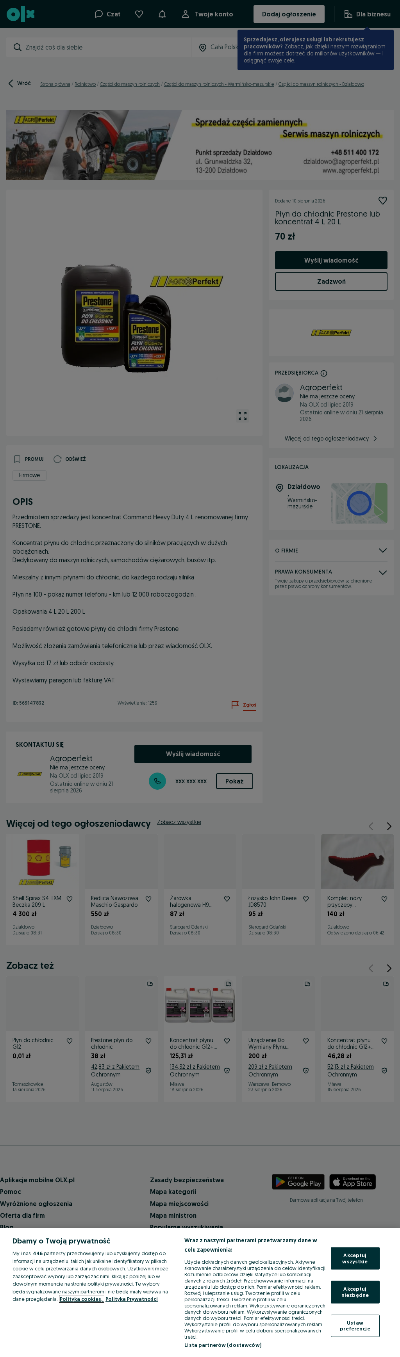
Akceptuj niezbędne (355, 1292)
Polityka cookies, (82, 1299)
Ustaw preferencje (355, 1325)
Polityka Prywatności (131, 1299)
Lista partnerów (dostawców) (222, 1345)
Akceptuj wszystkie (355, 1258)
